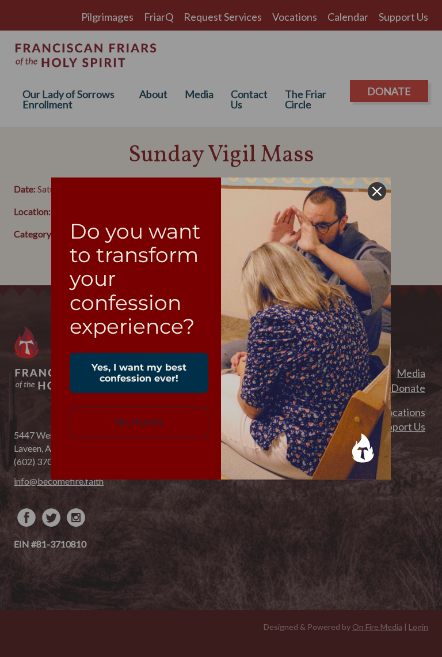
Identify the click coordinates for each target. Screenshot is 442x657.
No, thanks (139, 422)
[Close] (377, 191)
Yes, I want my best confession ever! (139, 373)
